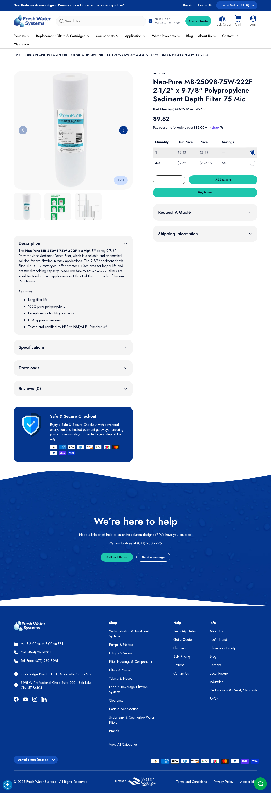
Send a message (153, 557)
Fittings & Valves (120, 653)
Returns (178, 665)
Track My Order (184, 631)
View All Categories (123, 744)
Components (105, 35)
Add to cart (223, 180)
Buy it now (205, 192)
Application (133, 35)
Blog (189, 35)
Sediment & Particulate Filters (87, 55)
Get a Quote (198, 21)
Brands (187, 5)
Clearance (21, 44)
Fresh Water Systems (41, 781)
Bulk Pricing (181, 656)
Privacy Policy (223, 781)
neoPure (159, 73)
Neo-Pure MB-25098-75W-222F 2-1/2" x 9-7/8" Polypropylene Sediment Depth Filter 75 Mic (158, 55)
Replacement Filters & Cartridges (60, 35)
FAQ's (214, 698)
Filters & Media (120, 670)
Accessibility (248, 781)
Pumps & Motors (121, 644)
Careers (215, 665)
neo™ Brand (218, 639)
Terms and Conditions (191, 781)
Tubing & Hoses (120, 678)
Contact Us (205, 5)
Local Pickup (219, 673)
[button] (238, 21)
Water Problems (164, 35)
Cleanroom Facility (222, 648)
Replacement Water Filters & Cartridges (45, 55)
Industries (216, 681)
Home (17, 55)
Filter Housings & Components (131, 661)
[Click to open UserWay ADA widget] (7, 785)
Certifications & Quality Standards (233, 690)
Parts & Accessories (123, 709)
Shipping (179, 648)
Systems (20, 35)
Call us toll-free (116, 557)
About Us (205, 35)
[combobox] (101, 21)
